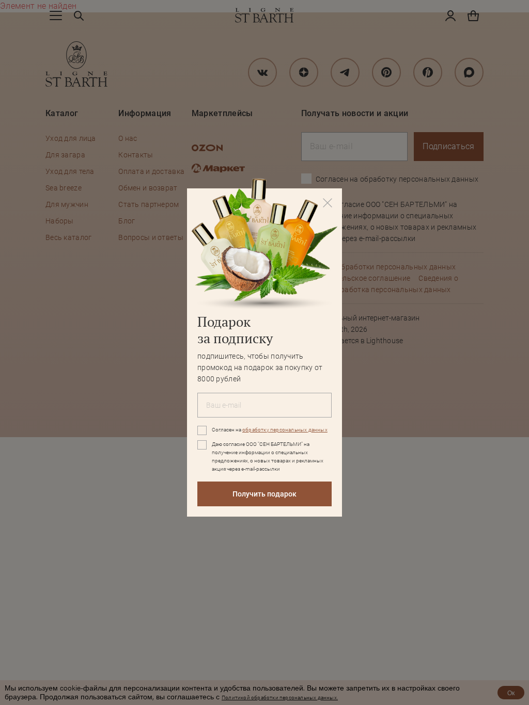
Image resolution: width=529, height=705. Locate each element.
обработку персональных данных (285, 429)
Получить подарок (264, 494)
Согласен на (270, 429)
